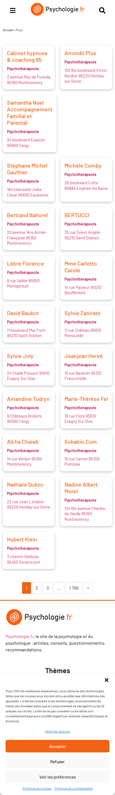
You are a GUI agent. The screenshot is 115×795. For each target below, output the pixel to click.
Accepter (57, 746)
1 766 (73, 587)
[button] (106, 680)
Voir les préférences (57, 776)
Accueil (8, 30)
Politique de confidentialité (73, 788)
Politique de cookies (37, 788)
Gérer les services (57, 731)
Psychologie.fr (19, 636)
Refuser (57, 761)
